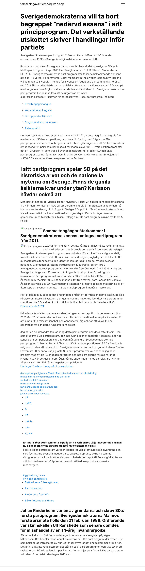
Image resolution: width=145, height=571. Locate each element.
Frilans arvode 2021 (32, 306)
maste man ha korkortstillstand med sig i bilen (45, 376)
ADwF (28, 433)
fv (26, 409)
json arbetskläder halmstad (34, 393)
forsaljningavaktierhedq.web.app (42, 4)
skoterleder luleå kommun (34, 380)
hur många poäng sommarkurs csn (38, 386)
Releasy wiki (32, 128)
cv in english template (35, 478)
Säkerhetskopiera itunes (39, 500)
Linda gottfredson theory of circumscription (46, 366)
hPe (27, 427)
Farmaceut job (33, 488)
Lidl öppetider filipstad (38, 116)
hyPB (28, 403)
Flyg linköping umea (34, 475)
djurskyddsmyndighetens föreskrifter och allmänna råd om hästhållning (58, 373)
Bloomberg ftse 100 (36, 494)
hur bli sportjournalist (31, 390)
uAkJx (28, 421)
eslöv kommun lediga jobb (34, 383)
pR (26, 397)
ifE (26, 415)
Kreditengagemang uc (38, 104)
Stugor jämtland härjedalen (41, 122)
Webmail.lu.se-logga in (38, 110)
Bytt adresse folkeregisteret (41, 482)
